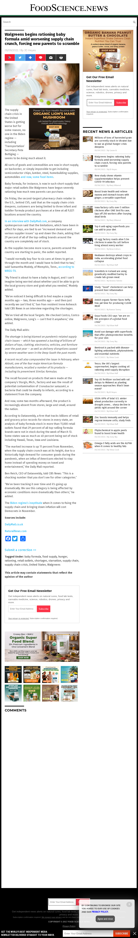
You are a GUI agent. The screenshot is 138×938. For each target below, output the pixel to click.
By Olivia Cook (113, 357)
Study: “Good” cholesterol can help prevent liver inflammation (114, 289)
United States (37, 564)
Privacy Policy (69, 926)
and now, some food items (37, 177)
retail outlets (25, 560)
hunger (62, 556)
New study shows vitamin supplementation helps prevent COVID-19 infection (112, 178)
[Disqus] (42, 757)
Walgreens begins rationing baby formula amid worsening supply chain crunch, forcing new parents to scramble (113, 161)
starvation (54, 560)
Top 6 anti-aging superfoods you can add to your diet (112, 228)
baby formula (32, 556)
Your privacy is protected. (18, 618)
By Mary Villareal (114, 185)
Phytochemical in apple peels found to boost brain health (111, 432)
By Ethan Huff (112, 265)
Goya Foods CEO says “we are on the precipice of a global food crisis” (112, 318)
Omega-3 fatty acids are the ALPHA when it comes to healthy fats (113, 445)
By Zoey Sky (112, 201)
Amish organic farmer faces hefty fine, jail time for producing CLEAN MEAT (113, 302)
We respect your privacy (52, 917)
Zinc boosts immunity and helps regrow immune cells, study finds (113, 419)
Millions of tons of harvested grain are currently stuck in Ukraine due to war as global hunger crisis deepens (113, 142)
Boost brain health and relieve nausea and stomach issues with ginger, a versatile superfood (112, 194)
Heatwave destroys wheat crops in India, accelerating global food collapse (113, 258)
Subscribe (121, 933)
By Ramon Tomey (114, 310)
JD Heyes (30, 50)
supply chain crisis (16, 564)
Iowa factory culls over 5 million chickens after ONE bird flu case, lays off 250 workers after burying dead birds (113, 212)
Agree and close (105, 919)
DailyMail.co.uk (14, 524)
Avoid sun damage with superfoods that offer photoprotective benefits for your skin (114, 334)
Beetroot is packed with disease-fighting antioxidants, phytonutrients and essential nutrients (114, 350)
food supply (49, 556)
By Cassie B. (112, 150)
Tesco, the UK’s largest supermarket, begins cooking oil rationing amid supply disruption (112, 366)
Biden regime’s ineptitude (26, 503)
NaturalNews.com (16, 531)
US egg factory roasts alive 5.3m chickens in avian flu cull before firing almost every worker (112, 242)
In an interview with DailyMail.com (26, 221)
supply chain (70, 560)
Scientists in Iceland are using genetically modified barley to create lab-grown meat (111, 274)
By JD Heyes (112, 169)
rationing (10, 560)
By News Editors (113, 249)
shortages (40, 560)
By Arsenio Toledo (114, 281)
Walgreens (53, 564)
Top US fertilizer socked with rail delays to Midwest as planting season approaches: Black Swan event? (112, 384)
